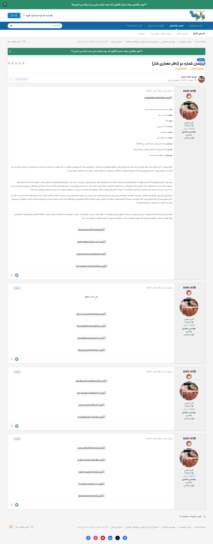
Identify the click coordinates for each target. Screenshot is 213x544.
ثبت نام (14, 15)
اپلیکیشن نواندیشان (156, 25)
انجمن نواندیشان (176, 25)
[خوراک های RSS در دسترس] (11, 527)
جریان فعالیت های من (161, 33)
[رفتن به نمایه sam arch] (201, 79)
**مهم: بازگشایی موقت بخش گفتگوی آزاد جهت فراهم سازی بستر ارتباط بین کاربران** (108, 5)
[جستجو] (11, 25)
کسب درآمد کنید (135, 25)
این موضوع (23, 25)
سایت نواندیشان (196, 25)
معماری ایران (173, 80)
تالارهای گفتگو (199, 33)
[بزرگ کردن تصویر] (158, 98)
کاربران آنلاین (181, 33)
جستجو (142, 33)
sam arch (186, 77)
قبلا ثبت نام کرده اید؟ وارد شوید (38, 15)
